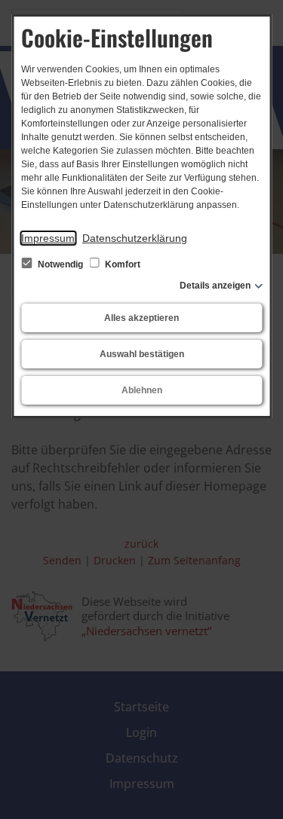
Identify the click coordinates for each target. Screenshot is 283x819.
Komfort (121, 264)
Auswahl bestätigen (142, 354)
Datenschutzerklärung (134, 238)
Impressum (48, 238)
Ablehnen (142, 390)
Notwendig (60, 264)
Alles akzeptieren (141, 318)
